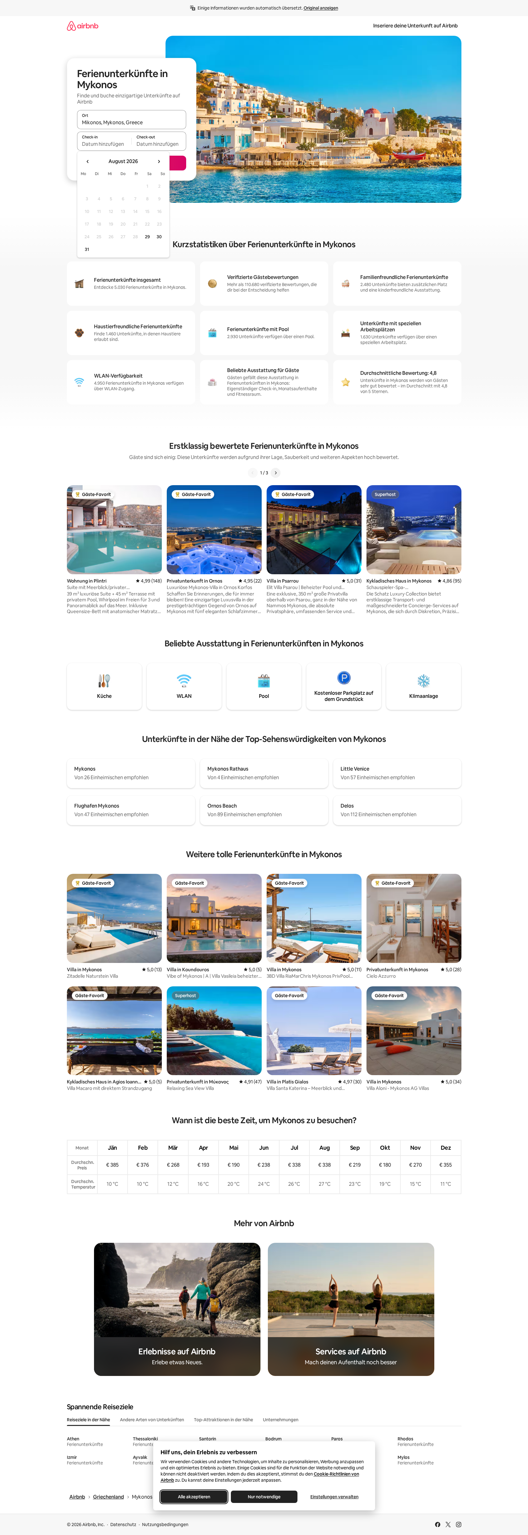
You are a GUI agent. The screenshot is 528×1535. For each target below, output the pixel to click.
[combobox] (131, 122)
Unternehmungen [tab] (280, 1419)
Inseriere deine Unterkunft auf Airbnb (415, 26)
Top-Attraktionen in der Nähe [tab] (223, 1419)
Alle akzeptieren (194, 1497)
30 (159, 236)
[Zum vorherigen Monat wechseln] (88, 161)
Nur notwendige (264, 1497)
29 (147, 236)
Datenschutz (123, 1524)
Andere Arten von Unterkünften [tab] (152, 1419)
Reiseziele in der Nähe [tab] (88, 1419)
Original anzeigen (321, 8)
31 (87, 249)
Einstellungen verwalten (334, 1497)
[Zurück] (253, 473)
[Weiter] (275, 473)
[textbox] (104, 144)
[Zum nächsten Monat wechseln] (159, 161)
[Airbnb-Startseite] (82, 25)
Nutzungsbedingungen (165, 1524)
